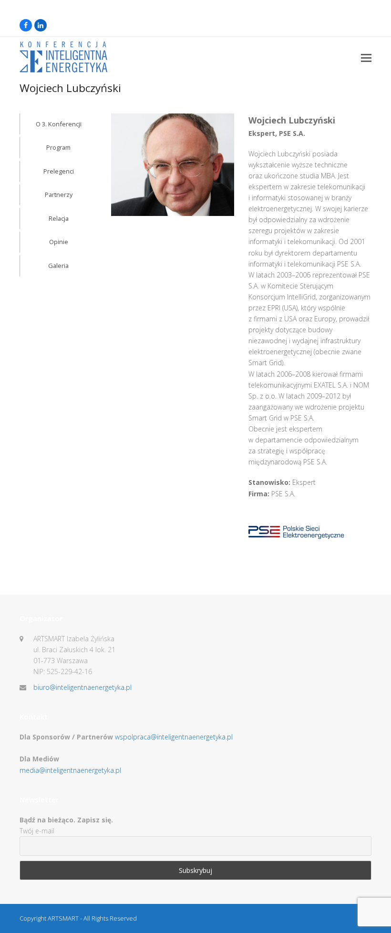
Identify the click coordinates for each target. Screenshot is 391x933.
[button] (366, 57)
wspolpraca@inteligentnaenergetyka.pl (174, 736)
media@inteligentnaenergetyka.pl (70, 770)
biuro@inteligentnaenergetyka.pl (82, 687)
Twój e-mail (37, 830)
